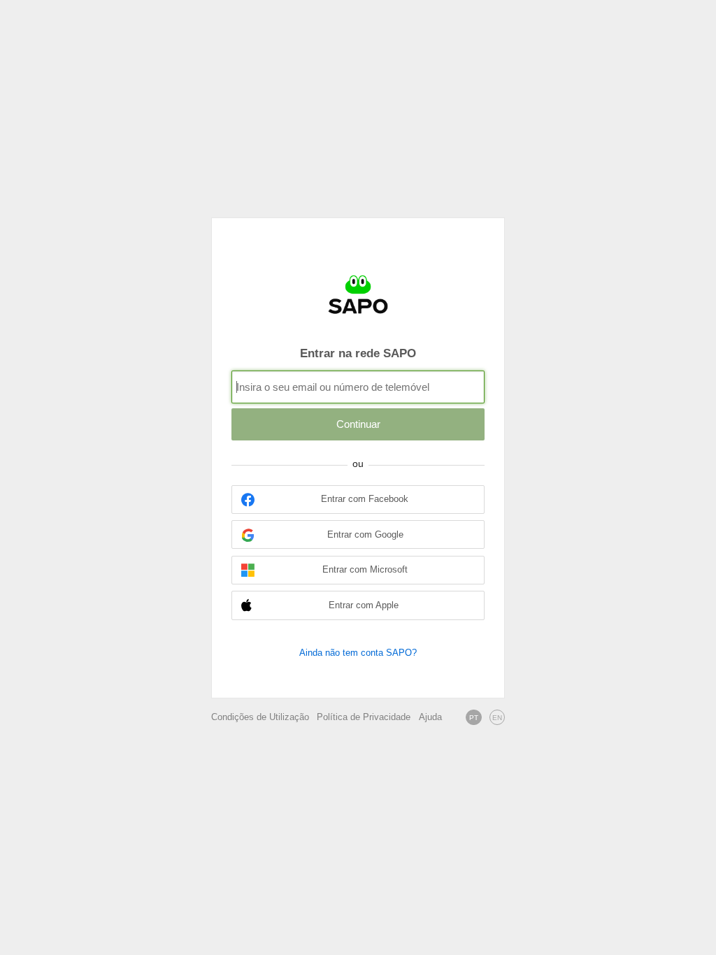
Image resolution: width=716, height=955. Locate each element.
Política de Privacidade (363, 717)
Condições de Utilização (260, 717)
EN (497, 717)
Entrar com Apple (364, 605)
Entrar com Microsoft (365, 570)
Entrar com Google (365, 535)
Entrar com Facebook (364, 499)
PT (473, 717)
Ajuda (430, 717)
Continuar (358, 424)
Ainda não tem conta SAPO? (358, 652)
